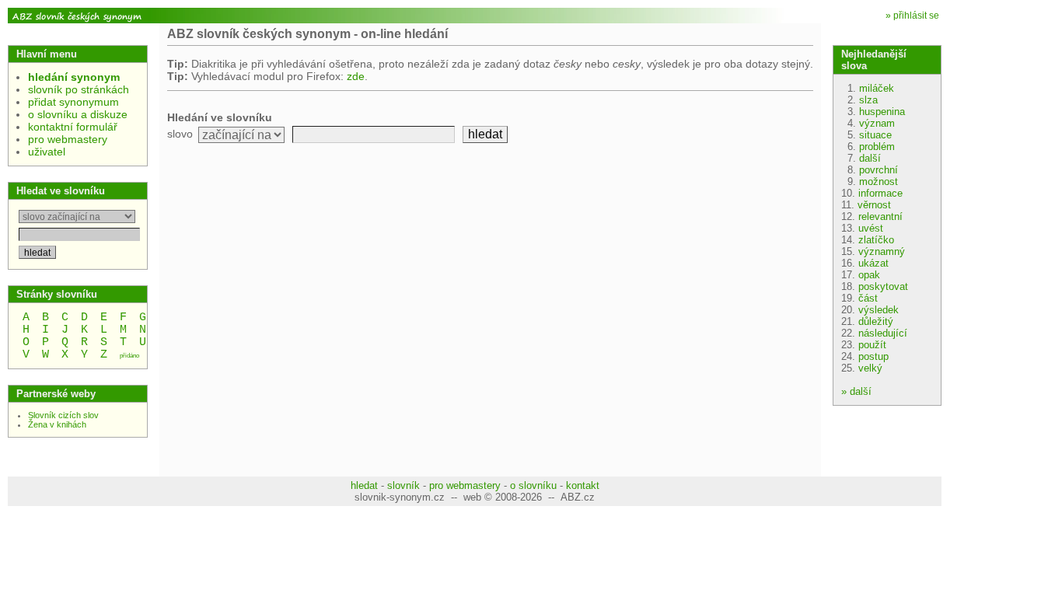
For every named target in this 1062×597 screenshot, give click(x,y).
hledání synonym (74, 77)
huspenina (882, 111)
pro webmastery (67, 139)
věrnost (874, 205)
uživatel (46, 151)
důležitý (875, 321)
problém (877, 146)
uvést (870, 228)
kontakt (582, 485)
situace (875, 135)
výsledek (878, 310)
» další (856, 391)
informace (880, 193)
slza (868, 100)
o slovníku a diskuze (78, 114)
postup (873, 356)
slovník (403, 485)
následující (882, 333)
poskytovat (883, 286)
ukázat (873, 263)
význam (877, 123)
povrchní (878, 170)
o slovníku (533, 485)
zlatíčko (876, 240)
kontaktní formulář (72, 126)
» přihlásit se (912, 15)
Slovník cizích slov (63, 415)
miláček (876, 88)
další (870, 158)
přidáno (129, 355)
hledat (364, 485)
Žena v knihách (57, 424)
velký (870, 368)
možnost (878, 181)
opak (869, 275)
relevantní (880, 216)
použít (872, 345)
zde (356, 76)
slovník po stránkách (78, 89)
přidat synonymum (73, 102)
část (868, 298)
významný (881, 251)
